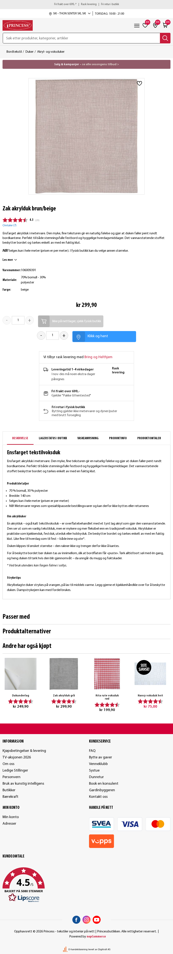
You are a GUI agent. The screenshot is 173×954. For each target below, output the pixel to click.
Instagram (86, 920)
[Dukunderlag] (20, 674)
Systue (94, 771)
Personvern (11, 777)
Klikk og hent (98, 336)
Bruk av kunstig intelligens (23, 784)
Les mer (8, 260)
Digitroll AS (104, 949)
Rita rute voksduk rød (107, 697)
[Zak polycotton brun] (64, 674)
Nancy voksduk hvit (150, 695)
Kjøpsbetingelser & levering (24, 751)
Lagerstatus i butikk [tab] (53, 438)
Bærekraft (10, 797)
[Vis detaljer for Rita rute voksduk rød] (107, 674)
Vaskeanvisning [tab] (88, 438)
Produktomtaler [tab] (149, 438)
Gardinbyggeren (102, 790)
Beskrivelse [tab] (20, 438)
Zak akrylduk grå (64, 695)
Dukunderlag (20, 695)
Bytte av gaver (100, 757)
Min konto (11, 817)
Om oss (8, 764)
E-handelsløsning (78, 949)
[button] (43, 885)
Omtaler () (9, 225)
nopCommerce (96, 936)
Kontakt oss (98, 797)
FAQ (92, 751)
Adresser (9, 824)
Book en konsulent (103, 784)
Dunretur (96, 777)
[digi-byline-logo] (66, 949)
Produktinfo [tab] (118, 438)
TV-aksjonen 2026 (17, 757)
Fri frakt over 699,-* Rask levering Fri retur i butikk (86, 4)
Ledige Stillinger (15, 771)
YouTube (97, 920)
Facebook (76, 920)
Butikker (9, 790)
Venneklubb (98, 764)
